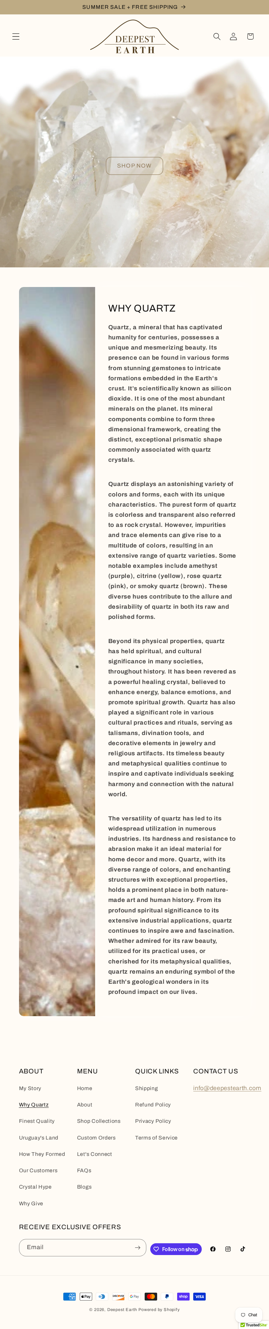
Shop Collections (99, 1121)
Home (85, 1088)
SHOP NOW (134, 166)
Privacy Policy (153, 1121)
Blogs (84, 1187)
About (84, 1104)
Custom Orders (96, 1137)
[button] (16, 36)
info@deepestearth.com (227, 1088)
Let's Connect (94, 1154)
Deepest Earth (122, 1309)
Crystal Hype (35, 1187)
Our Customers (38, 1170)
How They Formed (42, 1154)
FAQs (84, 1170)
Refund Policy (153, 1104)
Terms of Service (156, 1137)
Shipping (146, 1088)
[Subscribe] (138, 1248)
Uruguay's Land (39, 1137)
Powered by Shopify (159, 1309)
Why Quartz (34, 1104)
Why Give (31, 1203)
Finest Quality (37, 1121)
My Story (30, 1088)
